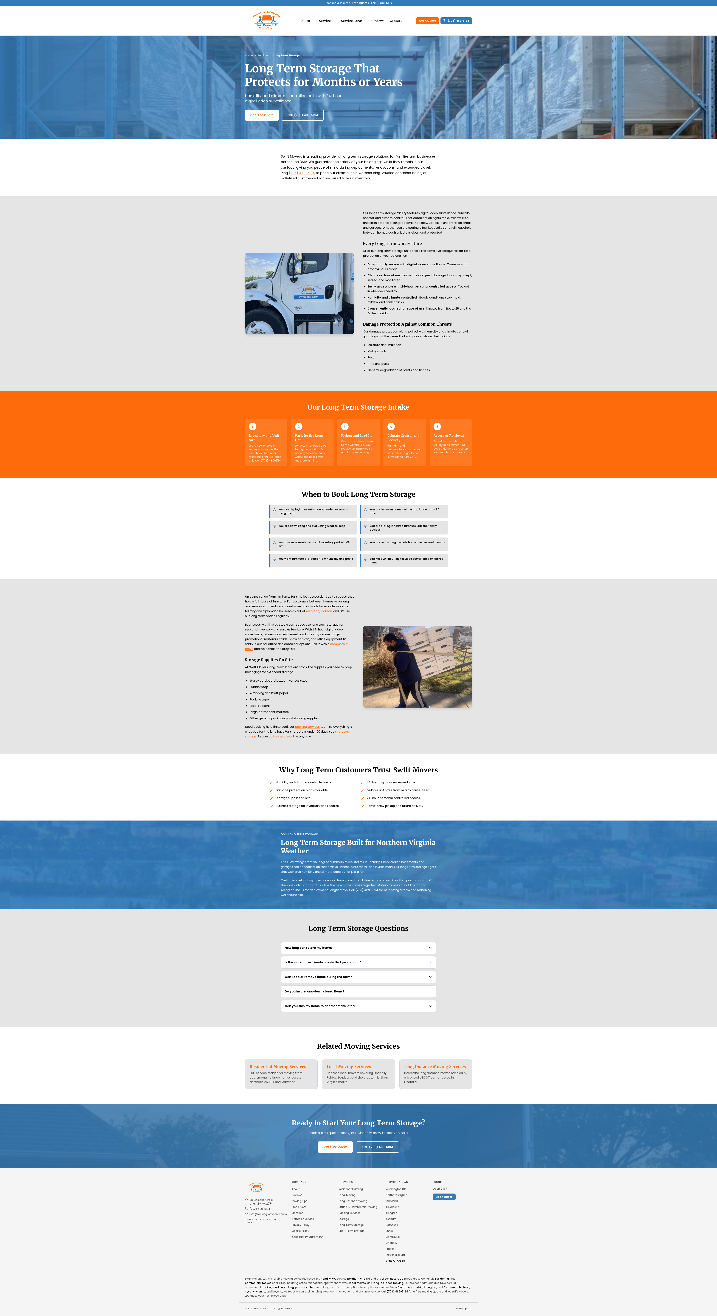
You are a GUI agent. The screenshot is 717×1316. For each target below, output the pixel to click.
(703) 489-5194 (458, 21)
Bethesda (392, 1225)
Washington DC (396, 1189)
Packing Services (349, 1213)
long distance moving (369, 880)
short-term (308, 1287)
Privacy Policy (300, 1225)
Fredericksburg (395, 1255)
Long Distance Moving (353, 1201)
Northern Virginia (396, 1195)
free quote (281, 736)
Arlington (312, 611)
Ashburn (391, 1219)
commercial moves (258, 1283)
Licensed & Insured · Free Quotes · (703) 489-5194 (358, 3)
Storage (344, 1219)
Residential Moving (351, 1189)
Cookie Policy (300, 1231)
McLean (326, 611)
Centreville (393, 1237)
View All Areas (395, 1261)
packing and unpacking (278, 1287)
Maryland (392, 1201)
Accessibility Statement (307, 1237)
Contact (396, 21)
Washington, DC (392, 1279)
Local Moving (347, 1195)
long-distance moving (388, 1283)
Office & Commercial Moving (358, 1207)
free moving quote (428, 1291)
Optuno (468, 1308)
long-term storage (336, 1287)
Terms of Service (303, 1219)
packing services (306, 453)
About (305, 21)
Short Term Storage (351, 1231)
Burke (389, 1231)
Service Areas (352, 21)
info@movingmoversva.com (268, 1214)
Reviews (377, 21)
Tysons (250, 1291)
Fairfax (390, 1249)
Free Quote (299, 1207)
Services (325, 21)
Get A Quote (427, 21)
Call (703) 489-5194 (302, 115)
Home (249, 55)
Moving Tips (299, 1201)
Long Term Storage (351, 1225)
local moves (357, 1283)
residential (442, 1279)
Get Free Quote (262, 115)
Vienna (260, 1291)
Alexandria (392, 1207)
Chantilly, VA (327, 1279)
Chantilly (391, 1243)
